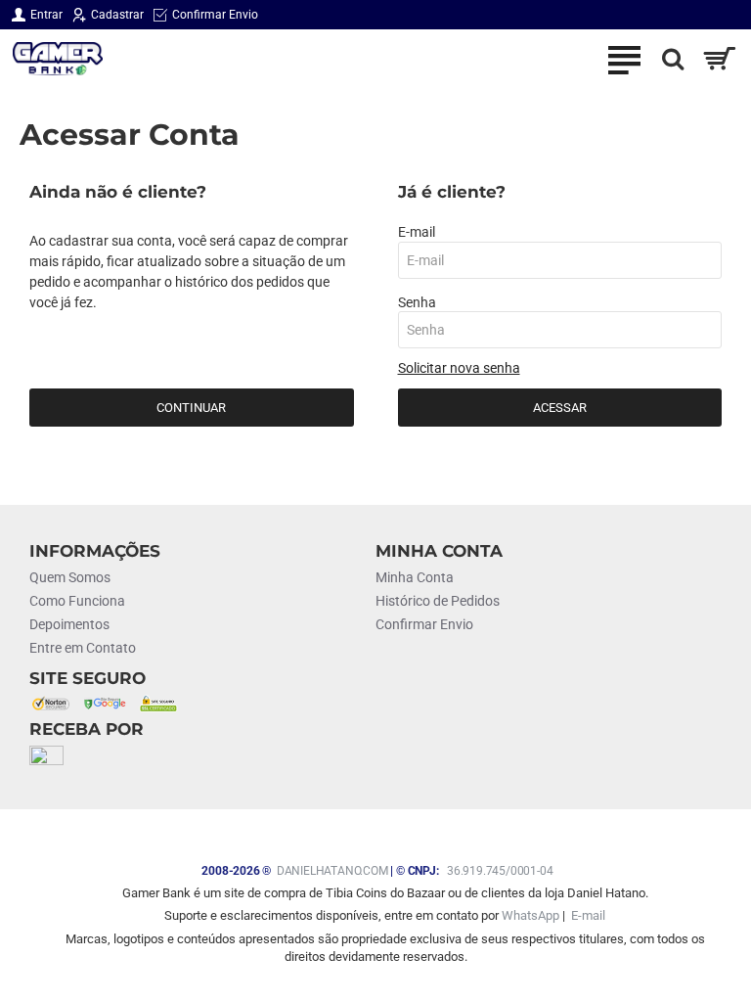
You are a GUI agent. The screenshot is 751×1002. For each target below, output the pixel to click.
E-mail (416, 232)
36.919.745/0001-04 (499, 871)
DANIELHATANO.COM (332, 871)
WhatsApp (530, 915)
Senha (417, 302)
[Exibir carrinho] (719, 58)
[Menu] (623, 58)
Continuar (191, 407)
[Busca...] (667, 58)
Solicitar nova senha (459, 368)
